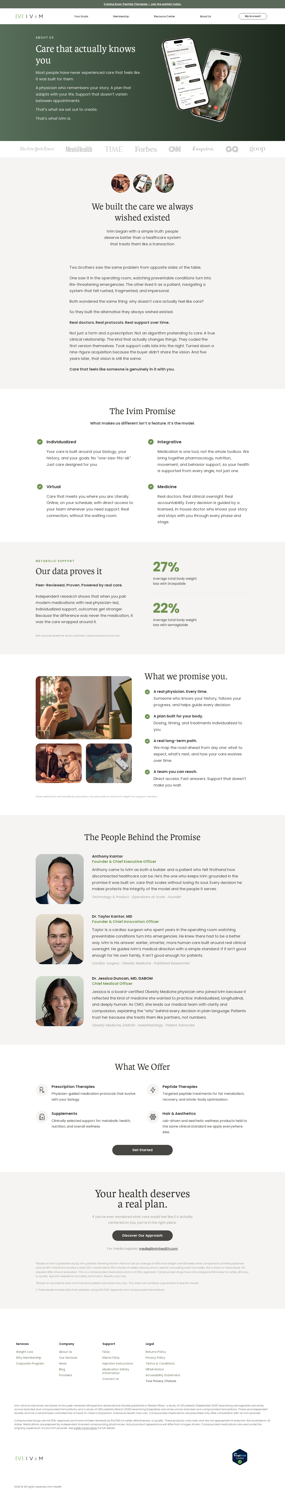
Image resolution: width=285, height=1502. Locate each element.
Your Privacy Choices (161, 1381)
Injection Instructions (117, 1363)
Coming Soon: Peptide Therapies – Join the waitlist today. (142, 4)
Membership (121, 16)
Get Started (142, 1150)
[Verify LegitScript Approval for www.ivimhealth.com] (239, 1457)
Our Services (68, 1358)
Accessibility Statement (163, 1375)
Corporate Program (30, 1363)
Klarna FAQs (111, 1358)
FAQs (106, 1352)
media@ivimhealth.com (158, 1248)
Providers (65, 1375)
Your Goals (81, 16)
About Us (205, 16)
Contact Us (110, 1379)
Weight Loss (24, 1352)
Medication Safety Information (115, 1371)
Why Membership (28, 1358)
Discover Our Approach (142, 1235)
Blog (62, 1369)
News (63, 1363)
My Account (253, 16)
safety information (85, 1428)
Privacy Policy (155, 1358)
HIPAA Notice (155, 1369)
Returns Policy (156, 1352)
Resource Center (164, 16)
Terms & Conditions (160, 1363)
